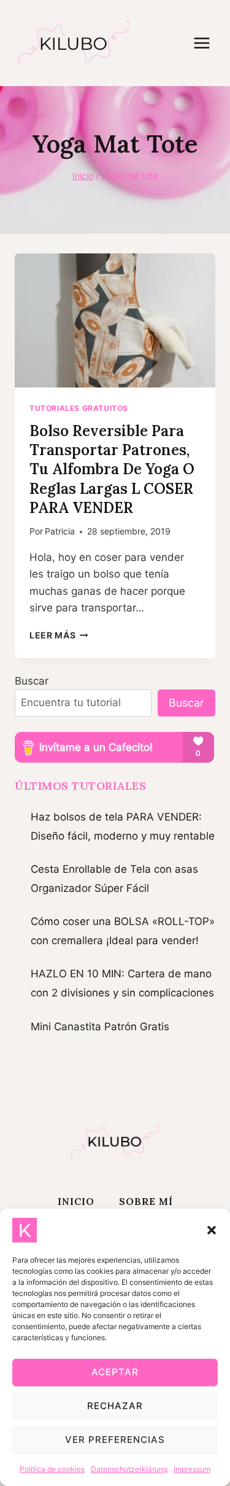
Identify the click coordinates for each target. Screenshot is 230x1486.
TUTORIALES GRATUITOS (78, 408)
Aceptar (115, 1372)
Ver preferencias (115, 1439)
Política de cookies (52, 1469)
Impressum (192, 1469)
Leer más (58, 635)
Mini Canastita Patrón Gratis (100, 1026)
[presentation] (115, 320)
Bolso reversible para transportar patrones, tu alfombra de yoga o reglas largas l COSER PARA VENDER (111, 469)
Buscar (31, 681)
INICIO (76, 1201)
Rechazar (115, 1406)
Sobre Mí (146, 1201)
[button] (211, 1230)
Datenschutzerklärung (129, 1469)
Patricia (60, 531)
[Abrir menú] (208, 42)
